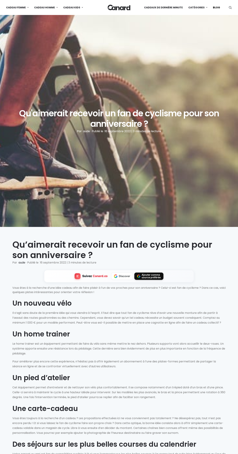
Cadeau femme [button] (16, 7)
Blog (216, 7)
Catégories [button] (196, 7)
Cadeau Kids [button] (71, 7)
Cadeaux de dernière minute (163, 7)
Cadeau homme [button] (44, 7)
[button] (230, 7)
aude (87, 131)
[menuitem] (18, 7)
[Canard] (119, 7)
